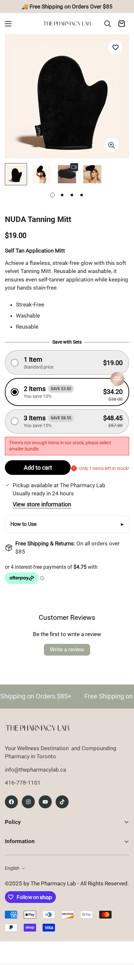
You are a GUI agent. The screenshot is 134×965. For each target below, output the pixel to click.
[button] (67, 363)
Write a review (67, 649)
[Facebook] (11, 801)
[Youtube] (45, 801)
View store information (42, 504)
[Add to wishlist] (115, 47)
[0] (121, 23)
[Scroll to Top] (122, 930)
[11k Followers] (28, 801)
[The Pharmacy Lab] (67, 23)
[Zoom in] (111, 145)
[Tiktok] (62, 801)
